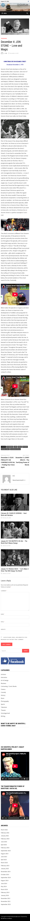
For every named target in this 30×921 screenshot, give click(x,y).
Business (3, 683)
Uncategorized (5, 713)
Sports (3, 704)
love (15, 447)
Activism (3, 674)
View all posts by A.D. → (19, 480)
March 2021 (4, 830)
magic (19, 447)
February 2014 (5, 892)
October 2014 (5, 874)
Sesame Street (5, 449)
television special (15, 449)
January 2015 (5, 868)
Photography (5, 701)
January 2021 (5, 836)
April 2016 (4, 845)
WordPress (4, 918)
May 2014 (4, 886)
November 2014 (5, 871)
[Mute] (24, 779)
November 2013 (5, 901)
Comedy (3, 692)
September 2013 (6, 904)
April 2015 (4, 860)
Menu (5, 13)
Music (2, 698)
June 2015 (4, 857)
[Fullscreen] (27, 779)
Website (3, 629)
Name (3, 614)
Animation (4, 677)
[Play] (3, 779)
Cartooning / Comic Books (9, 686)
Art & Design (4, 680)
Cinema (3, 689)
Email (3, 621)
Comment (4, 590)
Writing (3, 716)
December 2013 (5, 898)
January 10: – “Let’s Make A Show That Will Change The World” (15, 570)
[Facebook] (28, 1)
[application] (15, 766)
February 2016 (5, 848)
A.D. (6, 53)
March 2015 (4, 862)
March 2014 (4, 889)
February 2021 (5, 833)
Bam (10, 918)
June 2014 (4, 883)
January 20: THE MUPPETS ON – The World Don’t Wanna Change (14, 542)
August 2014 (4, 880)
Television (4, 38)
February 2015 (5, 865)
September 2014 (6, 877)
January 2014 (5, 895)
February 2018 (5, 839)
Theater (3, 710)
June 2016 (4, 842)
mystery (25, 447)
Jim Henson (10, 447)
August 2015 (4, 854)
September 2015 (6, 851)
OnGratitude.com (15, 916)
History (3, 695)
